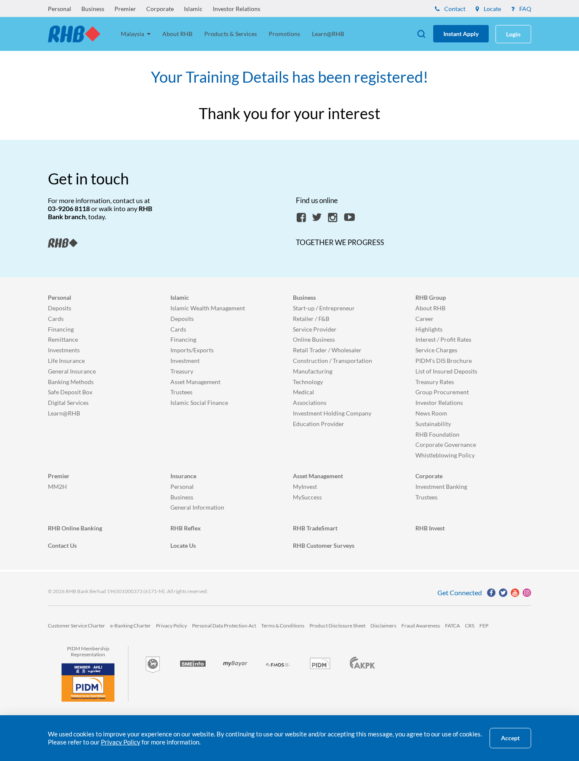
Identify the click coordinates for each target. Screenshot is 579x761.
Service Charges (436, 350)
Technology (308, 381)
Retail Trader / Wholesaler (327, 350)
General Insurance (72, 371)
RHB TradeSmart (315, 528)
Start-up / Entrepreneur (324, 308)
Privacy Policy (171, 625)
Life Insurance (66, 360)
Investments (64, 350)
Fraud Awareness (420, 625)
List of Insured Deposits (446, 371)
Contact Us (62, 545)
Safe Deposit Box (70, 392)
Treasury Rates (434, 381)
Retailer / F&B (311, 318)
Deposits (59, 308)
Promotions (284, 33)
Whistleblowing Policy (445, 455)
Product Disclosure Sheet (337, 625)
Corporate (160, 8)
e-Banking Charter (130, 625)
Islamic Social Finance (199, 402)
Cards (56, 318)
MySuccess (307, 497)
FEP (483, 625)
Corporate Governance (445, 444)
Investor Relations (236, 8)
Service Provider (315, 329)
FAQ (524, 8)
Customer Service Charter (76, 625)
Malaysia (133, 33)
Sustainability (433, 423)
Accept (510, 738)
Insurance (183, 475)
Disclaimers (383, 625)
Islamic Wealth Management (207, 308)
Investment (185, 360)
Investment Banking (441, 486)
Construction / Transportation (332, 360)
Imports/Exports (192, 350)
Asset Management (195, 381)
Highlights (429, 329)
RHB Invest (430, 528)
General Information (197, 507)
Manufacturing (312, 371)
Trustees (181, 392)
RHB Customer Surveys (323, 545)
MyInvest (305, 486)
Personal (59, 8)
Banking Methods (71, 381)
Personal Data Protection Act (224, 625)
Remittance (63, 339)
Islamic (193, 8)
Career (424, 318)
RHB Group (430, 297)
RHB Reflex (185, 528)
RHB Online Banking (75, 528)
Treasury (181, 371)
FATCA (452, 625)
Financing (61, 329)
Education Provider (318, 423)
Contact (454, 8)
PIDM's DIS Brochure (443, 360)
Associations (309, 402)
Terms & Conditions (282, 625)
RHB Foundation (437, 434)
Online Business (314, 339)
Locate (491, 8)
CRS (469, 625)
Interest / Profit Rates (443, 339)
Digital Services (68, 402)
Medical (303, 392)
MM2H (57, 486)
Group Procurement (442, 392)
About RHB (177, 33)
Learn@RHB (328, 33)
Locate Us (183, 545)
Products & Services (230, 33)
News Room (431, 413)
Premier (125, 8)
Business (92, 8)
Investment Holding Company (332, 413)
